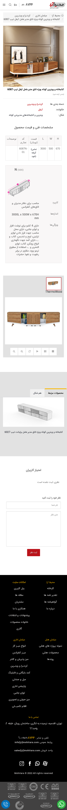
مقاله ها (19, 595)
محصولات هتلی (50, 653)
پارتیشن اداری (19, 686)
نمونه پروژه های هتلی (50, 646)
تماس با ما (33, 717)
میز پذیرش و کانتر (19, 659)
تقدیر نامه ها (50, 595)
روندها (50, 659)
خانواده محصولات (19, 622)
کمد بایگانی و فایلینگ (19, 673)
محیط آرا (50, 582)
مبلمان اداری (19, 640)
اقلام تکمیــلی (19, 706)
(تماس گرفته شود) (58, 94)
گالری (19, 629)
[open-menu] (4, 5)
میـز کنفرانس (19, 653)
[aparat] (45, 763)
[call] (5, 804)
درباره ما (50, 609)
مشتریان (19, 602)
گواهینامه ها (50, 602)
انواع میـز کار (19, 646)
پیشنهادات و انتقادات (19, 615)
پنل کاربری (19, 588)
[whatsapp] (37, 763)
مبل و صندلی (19, 679)
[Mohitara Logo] (57, 5)
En (16, 5)
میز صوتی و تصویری (19, 700)
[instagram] (21, 763)
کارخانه (50, 588)
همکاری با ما (19, 609)
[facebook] (29, 763)
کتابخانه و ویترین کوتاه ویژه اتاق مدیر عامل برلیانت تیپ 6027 (34, 432)
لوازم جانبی (19, 693)
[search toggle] (10, 5)
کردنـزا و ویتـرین (19, 666)
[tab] (56, 393)
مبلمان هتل (50, 640)
